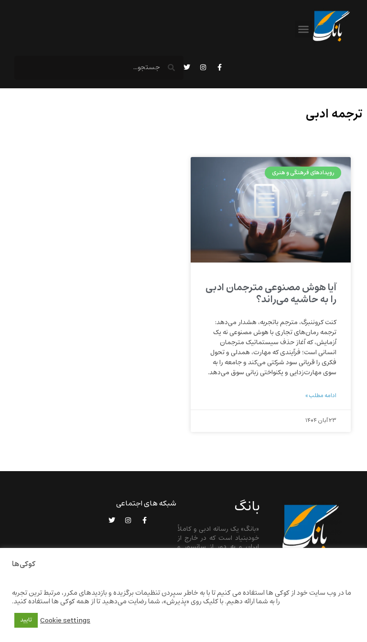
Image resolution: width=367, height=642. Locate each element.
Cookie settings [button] (65, 620)
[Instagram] (203, 67)
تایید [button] (26, 620)
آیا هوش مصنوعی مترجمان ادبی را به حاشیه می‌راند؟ (270, 293)
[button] (303, 29)
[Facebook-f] (219, 67)
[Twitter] (187, 67)
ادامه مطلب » (320, 395)
